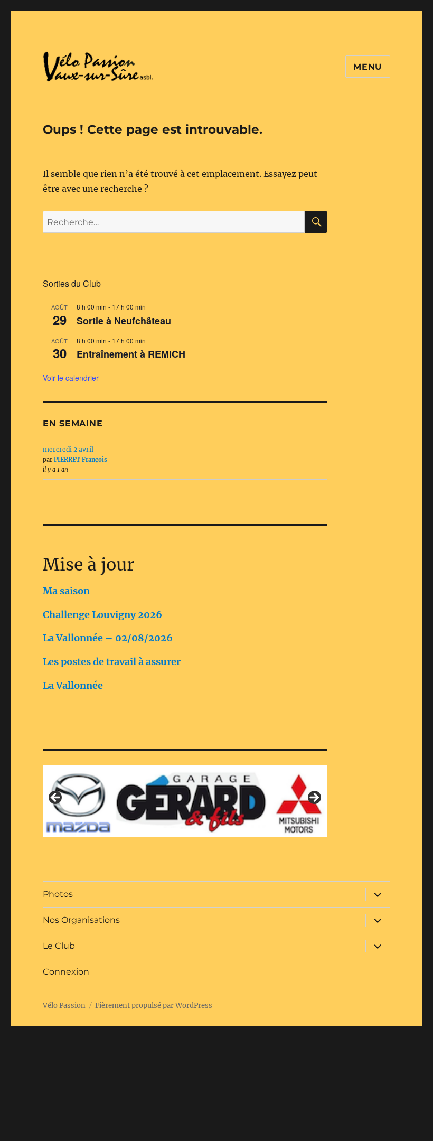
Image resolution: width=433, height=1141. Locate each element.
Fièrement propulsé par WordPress (153, 1005)
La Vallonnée (73, 685)
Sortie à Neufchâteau (124, 321)
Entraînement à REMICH (131, 354)
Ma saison (66, 591)
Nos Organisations (81, 920)
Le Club (59, 946)
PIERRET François (80, 459)
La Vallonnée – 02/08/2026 (108, 638)
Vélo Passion (64, 1005)
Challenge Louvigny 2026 (102, 615)
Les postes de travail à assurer (112, 662)
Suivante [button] (314, 798)
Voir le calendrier (71, 377)
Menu (367, 67)
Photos (58, 894)
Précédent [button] (56, 798)
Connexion (66, 972)
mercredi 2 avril (68, 449)
